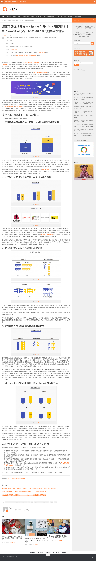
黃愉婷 (5, 35)
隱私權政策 (32, 552)
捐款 (23, 502)
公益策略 (25, 16)
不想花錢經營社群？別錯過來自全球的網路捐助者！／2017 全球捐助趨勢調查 (24, 491)
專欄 (19, 16)
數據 (26, 502)
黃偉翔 (55, 502)
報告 (20, 502)
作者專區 (64, 552)
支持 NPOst (78, 16)
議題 (8, 16)
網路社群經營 (32, 20)
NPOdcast (38, 16)
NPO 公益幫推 (61, 16)
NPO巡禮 (40, 552)
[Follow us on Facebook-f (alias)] (93, 20)
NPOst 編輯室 (13, 542)
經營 (32, 502)
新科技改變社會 (16, 20)
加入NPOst (48, 552)
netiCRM (37, 97)
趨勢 (44, 502)
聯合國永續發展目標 (49, 16)
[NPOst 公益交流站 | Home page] (10, 9)
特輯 (14, 16)
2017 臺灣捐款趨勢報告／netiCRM (18, 478)
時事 (3, 16)
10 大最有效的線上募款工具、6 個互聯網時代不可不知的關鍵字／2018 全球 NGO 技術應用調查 (29, 488)
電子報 (51, 502)
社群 (29, 502)
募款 (17, 502)
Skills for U (12, 502)
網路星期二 (36, 502)
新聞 (21, 20)
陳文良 (47, 502)
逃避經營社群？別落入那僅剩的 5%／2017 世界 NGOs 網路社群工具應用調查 (24, 495)
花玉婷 (41, 502)
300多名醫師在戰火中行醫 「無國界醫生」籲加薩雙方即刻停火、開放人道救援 (12, 538)
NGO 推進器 (35, 544)
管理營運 (26, 20)
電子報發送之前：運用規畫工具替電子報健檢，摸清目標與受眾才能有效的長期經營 (35, 540)
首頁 (2, 1)
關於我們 (70, 16)
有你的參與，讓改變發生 (11, 1)
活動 (32, 16)
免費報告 (8, 20)
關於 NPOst (23, 1)
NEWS (4, 20)
